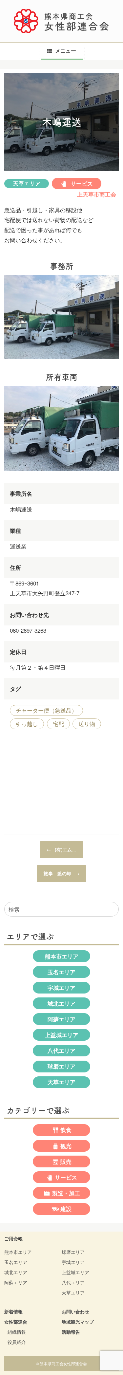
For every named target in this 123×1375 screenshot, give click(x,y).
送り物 (86, 723)
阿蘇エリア (61, 1019)
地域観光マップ (78, 1321)
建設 (66, 1209)
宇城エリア (61, 988)
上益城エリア (61, 1035)
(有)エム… (61, 849)
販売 (66, 1161)
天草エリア (27, 183)
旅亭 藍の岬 (61, 873)
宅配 (58, 723)
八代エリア (61, 1050)
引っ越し (27, 723)
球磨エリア (61, 1066)
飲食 (66, 1130)
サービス (81, 183)
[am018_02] (61, 472)
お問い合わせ (75, 1311)
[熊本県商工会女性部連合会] (61, 21)
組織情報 (17, 1332)
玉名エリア (61, 972)
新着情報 (13, 1311)
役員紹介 (17, 1342)
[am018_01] (61, 360)
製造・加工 (66, 1193)
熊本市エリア (61, 956)
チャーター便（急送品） (46, 710)
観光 (66, 1146)
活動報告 (71, 1332)
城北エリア (61, 1003)
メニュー (65, 50)
